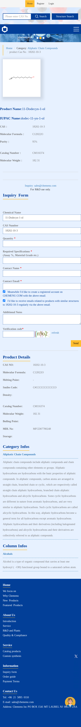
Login (51, 3)
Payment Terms (11, 681)
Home (30, 3)
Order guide (9, 676)
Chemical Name (12, 212)
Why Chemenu (11, 595)
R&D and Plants (11, 630)
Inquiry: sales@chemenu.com (40, 185)
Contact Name (12, 268)
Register (40, 3)
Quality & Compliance (15, 635)
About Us (9, 615)
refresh (55, 332)
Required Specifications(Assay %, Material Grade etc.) (20, 253)
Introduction (9, 621)
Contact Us (10, 691)
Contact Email (12, 281)
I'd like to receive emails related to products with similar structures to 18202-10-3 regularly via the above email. (41, 303)
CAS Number (10, 225)
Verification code (13, 329)
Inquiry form (10, 672)
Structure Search (65, 16)
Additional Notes (12, 312)
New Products (10, 600)
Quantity (9, 238)
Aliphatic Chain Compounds (43, 48)
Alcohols (7, 553)
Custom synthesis (12, 656)
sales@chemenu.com (23, 702)
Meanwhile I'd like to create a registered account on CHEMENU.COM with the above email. (33, 294)
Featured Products (13, 605)
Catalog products (12, 651)
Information (10, 665)
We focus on (9, 591)
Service (7, 626)
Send (76, 343)
